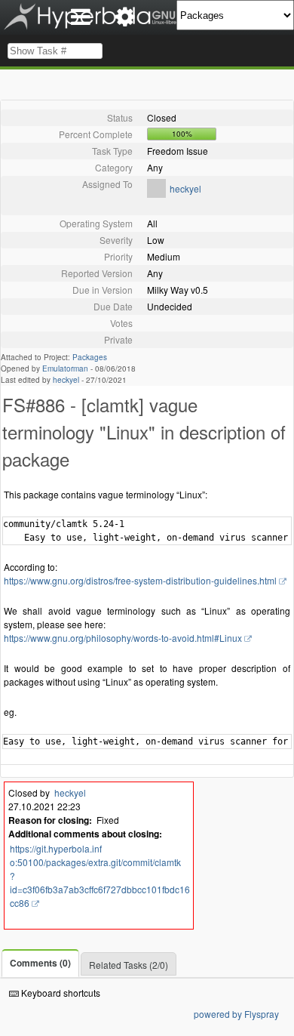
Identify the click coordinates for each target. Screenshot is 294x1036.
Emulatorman (65, 368)
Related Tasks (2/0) (128, 964)
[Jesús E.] (156, 193)
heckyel (185, 188)
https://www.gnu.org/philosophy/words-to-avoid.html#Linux (123, 637)
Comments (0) (40, 963)
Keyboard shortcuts (59, 992)
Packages (89, 357)
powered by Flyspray (236, 1013)
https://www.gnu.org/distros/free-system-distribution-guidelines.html (140, 580)
